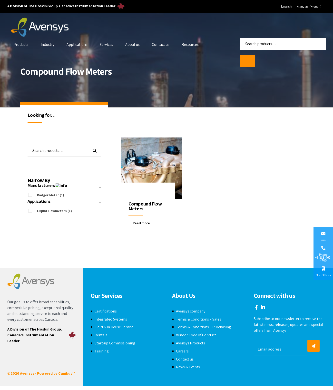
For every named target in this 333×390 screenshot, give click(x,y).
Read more (141, 223)
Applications (77, 44)
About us (132, 44)
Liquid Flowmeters (54, 211)
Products (21, 44)
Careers (182, 351)
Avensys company (190, 311)
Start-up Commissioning (115, 343)
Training (102, 351)
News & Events (188, 367)
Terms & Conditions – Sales (198, 319)
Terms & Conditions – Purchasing (203, 327)
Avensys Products (190, 343)
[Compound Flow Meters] (151, 168)
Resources (190, 44)
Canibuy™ (66, 373)
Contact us (160, 44)
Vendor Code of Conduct (196, 335)
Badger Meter (50, 195)
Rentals (101, 335)
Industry (47, 44)
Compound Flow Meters (145, 206)
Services (106, 44)
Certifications (106, 311)
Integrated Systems (111, 319)
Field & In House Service (114, 327)
